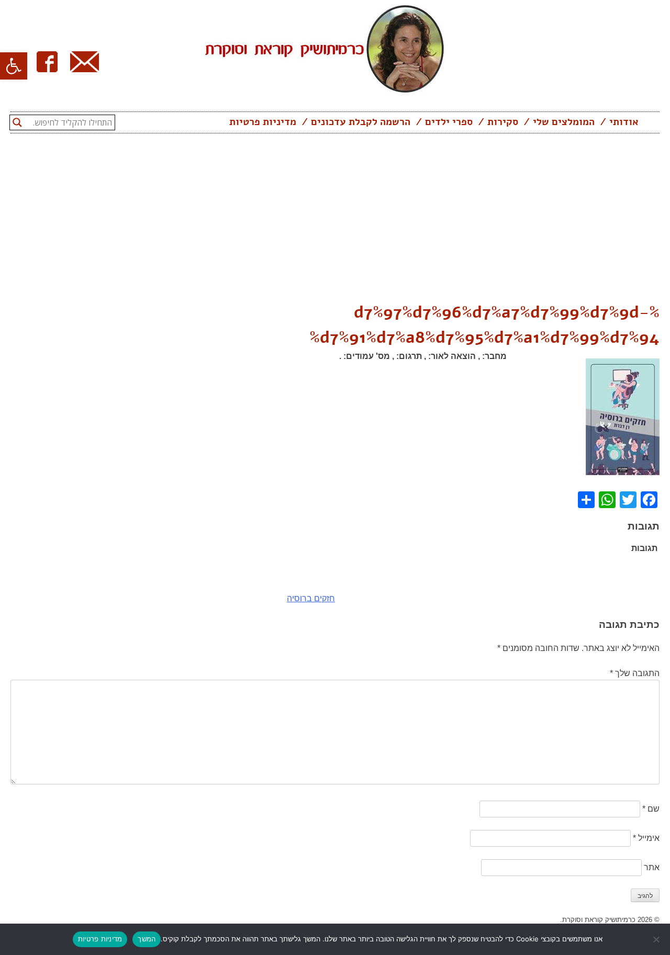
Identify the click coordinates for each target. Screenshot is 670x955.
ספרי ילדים (449, 122)
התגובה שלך (635, 673)
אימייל (646, 838)
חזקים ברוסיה (311, 598)
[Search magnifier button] (17, 122)
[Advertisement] (335, 221)
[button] (13, 66)
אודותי (624, 122)
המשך (146, 939)
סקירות (502, 122)
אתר (652, 867)
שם (651, 808)
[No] (657, 939)
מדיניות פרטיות (262, 122)
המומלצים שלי (564, 122)
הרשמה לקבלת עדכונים (360, 122)
